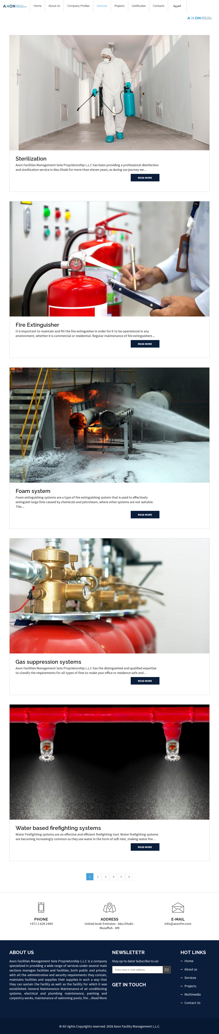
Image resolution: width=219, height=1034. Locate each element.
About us (190, 969)
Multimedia (192, 994)
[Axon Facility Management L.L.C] (200, 17)
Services (190, 977)
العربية (177, 6)
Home (188, 961)
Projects (190, 986)
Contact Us (192, 1003)
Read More (145, 177)
